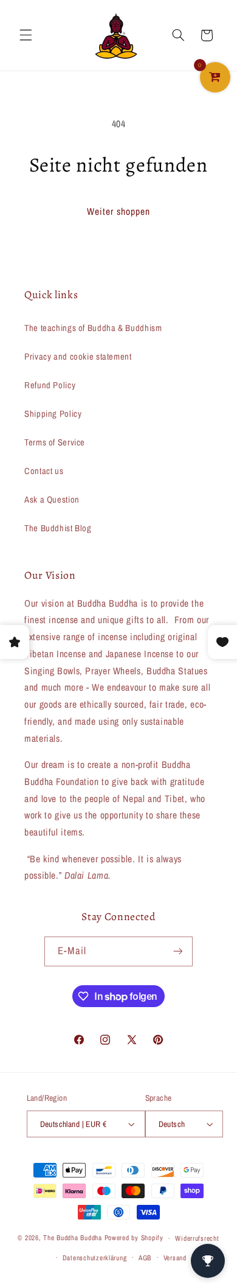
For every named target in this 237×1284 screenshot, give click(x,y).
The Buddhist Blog (58, 528)
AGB (145, 1258)
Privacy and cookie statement (78, 357)
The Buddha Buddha (73, 1238)
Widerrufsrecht (197, 1238)
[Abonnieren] (177, 951)
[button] (26, 35)
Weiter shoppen (119, 211)
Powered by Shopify (134, 1238)
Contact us (43, 471)
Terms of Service (54, 442)
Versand (175, 1258)
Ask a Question (52, 500)
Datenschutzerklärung (95, 1258)
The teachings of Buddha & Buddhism (93, 328)
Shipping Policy (52, 414)
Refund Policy (49, 385)
